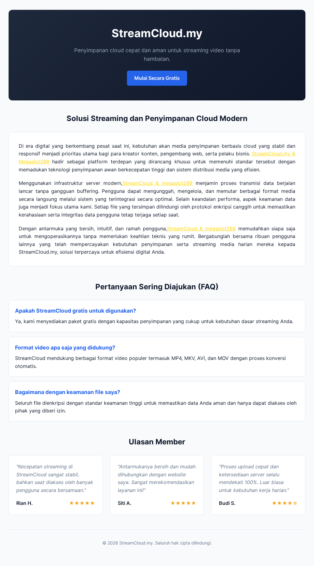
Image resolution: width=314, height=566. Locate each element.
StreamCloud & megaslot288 (157, 183)
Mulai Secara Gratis (157, 78)
